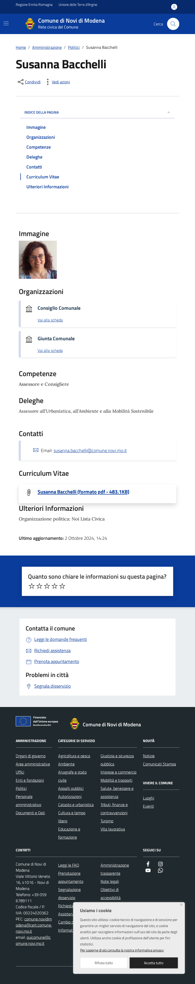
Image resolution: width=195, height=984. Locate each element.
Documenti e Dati (30, 813)
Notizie (149, 756)
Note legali (110, 881)
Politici (21, 788)
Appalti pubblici (71, 788)
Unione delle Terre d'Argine (78, 4)
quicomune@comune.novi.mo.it (33, 940)
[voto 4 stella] (54, 586)
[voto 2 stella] (39, 586)
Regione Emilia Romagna (34, 4)
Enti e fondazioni (30, 780)
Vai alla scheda (50, 320)
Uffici (20, 772)
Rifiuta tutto (104, 962)
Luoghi (148, 798)
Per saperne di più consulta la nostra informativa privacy (122, 950)
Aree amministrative (33, 764)
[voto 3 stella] (47, 586)
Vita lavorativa (113, 829)
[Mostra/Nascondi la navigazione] (6, 23)
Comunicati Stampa (159, 764)
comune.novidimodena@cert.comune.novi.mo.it (34, 925)
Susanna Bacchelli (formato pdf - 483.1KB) (83, 492)
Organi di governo (30, 756)
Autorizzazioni (70, 796)
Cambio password (73, 922)
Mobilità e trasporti (116, 780)
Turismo (107, 821)
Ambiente (66, 764)
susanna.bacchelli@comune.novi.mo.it (90, 450)
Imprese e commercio (118, 772)
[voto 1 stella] (32, 586)
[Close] (181, 904)
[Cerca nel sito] (173, 24)
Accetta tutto (153, 962)
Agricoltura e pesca (74, 756)
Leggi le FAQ (68, 865)
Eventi (148, 806)
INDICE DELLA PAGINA (41, 112)
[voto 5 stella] (62, 586)
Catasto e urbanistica (76, 805)
